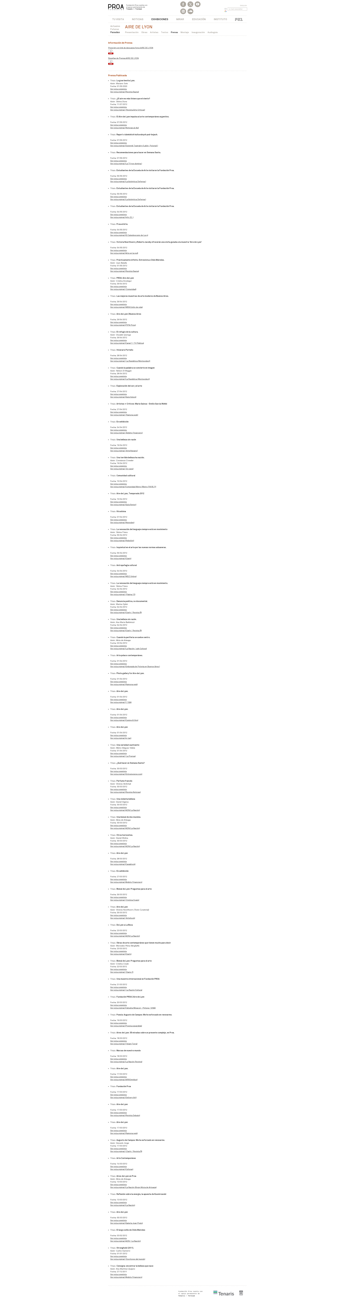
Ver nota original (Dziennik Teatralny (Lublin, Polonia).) (134, 146)
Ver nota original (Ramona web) (124, 684)
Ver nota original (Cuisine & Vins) (124, 720)
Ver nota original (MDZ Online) (123, 576)
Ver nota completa (118, 89)
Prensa (174, 32)
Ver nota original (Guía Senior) (123, 504)
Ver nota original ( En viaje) (122, 469)
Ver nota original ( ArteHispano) (124, 451)
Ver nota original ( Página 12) (122, 594)
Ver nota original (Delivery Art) (123, 1097)
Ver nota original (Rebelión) (122, 540)
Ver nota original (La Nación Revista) (126, 1062)
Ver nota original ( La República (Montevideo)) (130, 361)
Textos (164, 32)
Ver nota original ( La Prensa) (123, 756)
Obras (144, 32)
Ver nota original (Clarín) (120, 954)
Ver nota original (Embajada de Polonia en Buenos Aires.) (135, 666)
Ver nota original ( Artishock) (122, 918)
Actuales (115, 26)
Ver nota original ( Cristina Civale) (124, 900)
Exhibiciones (159, 19)
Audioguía (213, 32)
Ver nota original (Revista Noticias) (125, 792)
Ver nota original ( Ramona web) (124, 415)
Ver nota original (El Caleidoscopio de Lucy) (129, 235)
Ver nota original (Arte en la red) (124, 253)
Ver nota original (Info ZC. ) (122, 217)
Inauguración (198, 32)
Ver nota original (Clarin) (120, 558)
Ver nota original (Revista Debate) (125, 1115)
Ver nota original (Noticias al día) (124, 128)
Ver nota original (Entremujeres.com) (126, 774)
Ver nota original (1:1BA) (121, 702)
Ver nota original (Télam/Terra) (123, 1044)
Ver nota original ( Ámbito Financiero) (126, 433)
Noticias (137, 19)
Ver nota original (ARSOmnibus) (124, 1079)
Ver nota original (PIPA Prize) (123, 325)
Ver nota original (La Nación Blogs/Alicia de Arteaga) (133, 1187)
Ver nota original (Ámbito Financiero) (126, 882)
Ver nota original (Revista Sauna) (124, 92)
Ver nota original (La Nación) (122, 1205)
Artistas (154, 32)
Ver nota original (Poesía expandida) (126, 1026)
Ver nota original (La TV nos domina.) (126, 163)
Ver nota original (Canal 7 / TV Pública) (127, 343)
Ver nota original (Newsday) (122, 522)
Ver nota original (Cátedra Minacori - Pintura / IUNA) (133, 1008)
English (243, 6)
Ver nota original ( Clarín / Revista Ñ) (126, 1151)
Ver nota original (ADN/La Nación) (125, 810)
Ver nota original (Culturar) (121, 1169)
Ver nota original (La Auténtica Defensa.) (128, 181)
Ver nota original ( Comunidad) (123, 289)
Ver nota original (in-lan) (120, 738)
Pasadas (115, 32)
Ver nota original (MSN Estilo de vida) (126, 307)
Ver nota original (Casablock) (122, 864)
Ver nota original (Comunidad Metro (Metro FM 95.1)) (133, 487)
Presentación (132, 32)
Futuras (114, 29)
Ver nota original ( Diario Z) (121, 972)
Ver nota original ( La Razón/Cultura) (126, 990)
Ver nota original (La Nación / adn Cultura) (128, 648)
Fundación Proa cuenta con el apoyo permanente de (136, 7)
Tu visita (118, 19)
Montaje (185, 32)
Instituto (220, 19)
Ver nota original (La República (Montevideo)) (130, 379)
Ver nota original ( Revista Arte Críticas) (127, 110)
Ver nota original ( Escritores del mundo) (127, 1259)
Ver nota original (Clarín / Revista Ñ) (126, 612)
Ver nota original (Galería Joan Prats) (126, 1223)
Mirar (180, 19)
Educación (199, 19)
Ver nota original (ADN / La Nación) (125, 1241)
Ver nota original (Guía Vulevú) (123, 397)
